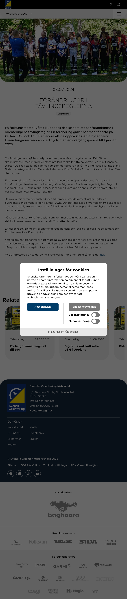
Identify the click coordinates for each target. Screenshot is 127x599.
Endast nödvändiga (84, 306)
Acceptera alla (43, 306)
